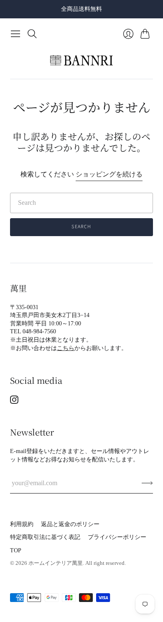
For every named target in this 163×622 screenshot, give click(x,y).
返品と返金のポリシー (70, 524)
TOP (15, 550)
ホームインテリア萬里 (55, 563)
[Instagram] (14, 401)
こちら (65, 348)
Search (81, 226)
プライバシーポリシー (117, 537)
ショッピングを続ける (109, 174)
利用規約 (21, 524)
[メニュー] (15, 34)
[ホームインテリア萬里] (81, 60)
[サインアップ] (147, 483)
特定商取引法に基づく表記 (45, 537)
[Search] (32, 34)
